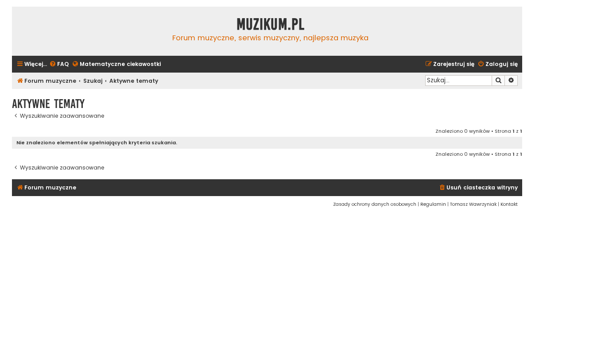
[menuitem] (59, 64)
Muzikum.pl (271, 24)
